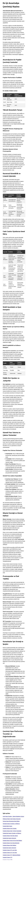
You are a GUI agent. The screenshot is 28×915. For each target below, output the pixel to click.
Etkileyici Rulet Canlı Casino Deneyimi (12, 819)
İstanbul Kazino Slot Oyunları (9, 828)
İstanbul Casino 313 (7, 857)
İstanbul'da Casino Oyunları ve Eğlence (12, 833)
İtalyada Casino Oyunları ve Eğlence (11, 823)
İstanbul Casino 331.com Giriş (10, 850)
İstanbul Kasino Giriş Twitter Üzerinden (12, 831)
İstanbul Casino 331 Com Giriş (10, 852)
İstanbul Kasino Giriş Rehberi (9, 845)
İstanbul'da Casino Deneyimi (9, 838)
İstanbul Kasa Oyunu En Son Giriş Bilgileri (12, 840)
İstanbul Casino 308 (7, 859)
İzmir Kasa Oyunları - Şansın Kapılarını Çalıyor (13, 816)
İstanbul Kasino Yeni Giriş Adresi (10, 835)
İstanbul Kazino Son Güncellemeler (11, 843)
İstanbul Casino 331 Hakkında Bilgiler (11, 855)
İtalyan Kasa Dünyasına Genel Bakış (11, 821)
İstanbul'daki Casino (7, 826)
